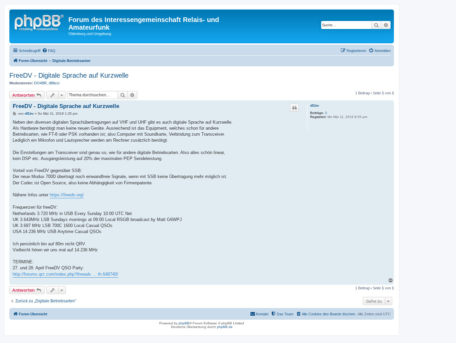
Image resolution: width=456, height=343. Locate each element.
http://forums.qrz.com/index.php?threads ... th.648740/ (65, 274)
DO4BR (40, 83)
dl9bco (54, 83)
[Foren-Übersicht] (39, 21)
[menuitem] (48, 51)
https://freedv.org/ (67, 194)
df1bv (314, 105)
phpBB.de (225, 327)
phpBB (184, 323)
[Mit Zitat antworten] (294, 108)
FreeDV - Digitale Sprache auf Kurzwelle (69, 75)
